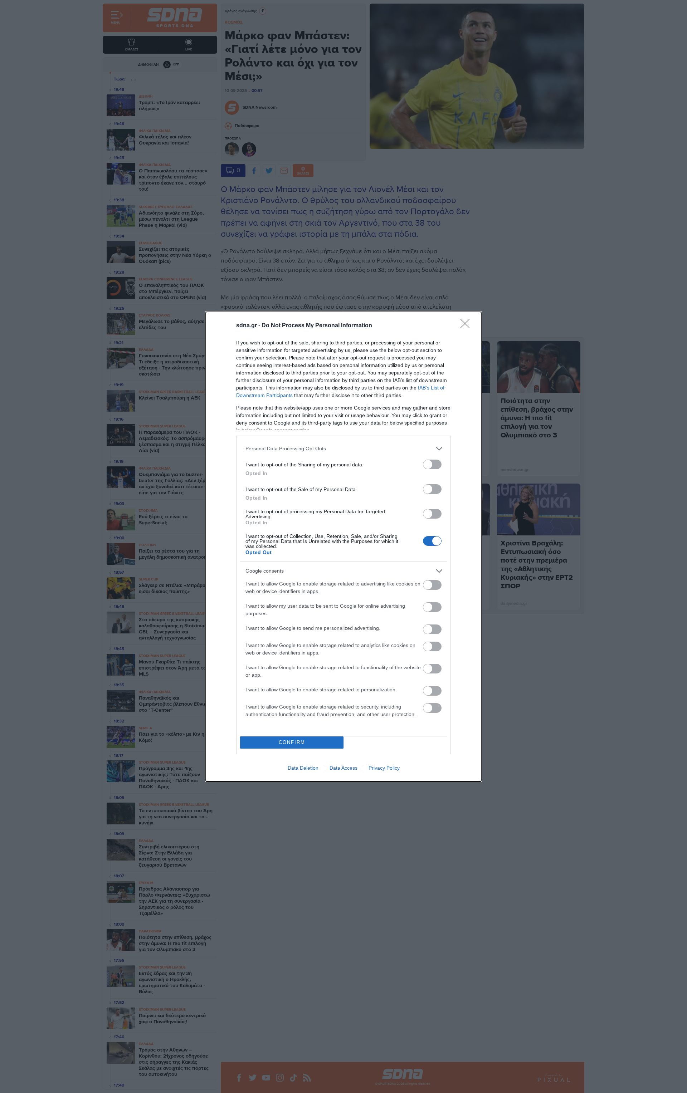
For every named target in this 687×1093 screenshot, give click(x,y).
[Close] (467, 326)
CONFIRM (292, 742)
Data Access (343, 768)
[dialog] (343, 546)
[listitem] (343, 448)
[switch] (432, 464)
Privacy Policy (384, 768)
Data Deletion (303, 768)
